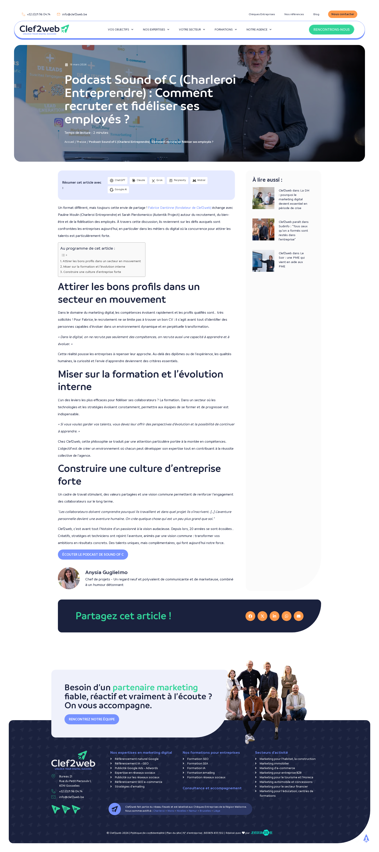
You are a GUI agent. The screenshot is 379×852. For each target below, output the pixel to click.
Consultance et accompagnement (212, 788)
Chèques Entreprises (262, 14)
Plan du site (173, 832)
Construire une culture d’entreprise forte (92, 272)
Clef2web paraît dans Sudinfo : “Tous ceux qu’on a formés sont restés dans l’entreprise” (294, 230)
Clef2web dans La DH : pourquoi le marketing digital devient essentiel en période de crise (294, 199)
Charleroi (159, 810)
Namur (193, 810)
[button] (93, 555)
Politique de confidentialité (147, 832)
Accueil (69, 141)
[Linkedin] (76, 809)
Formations (224, 29)
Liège (217, 810)
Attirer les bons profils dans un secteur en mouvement (102, 261)
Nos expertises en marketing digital (141, 752)
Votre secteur (190, 29)
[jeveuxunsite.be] (261, 832)
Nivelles (181, 810)
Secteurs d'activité (271, 752)
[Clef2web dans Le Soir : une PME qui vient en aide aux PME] (263, 261)
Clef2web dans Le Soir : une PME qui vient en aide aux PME (292, 259)
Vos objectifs (118, 29)
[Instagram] (65, 809)
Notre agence (257, 29)
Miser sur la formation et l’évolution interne (94, 266)
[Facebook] (55, 809)
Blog (316, 14)
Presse (81, 141)
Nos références (294, 14)
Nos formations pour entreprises (211, 752)
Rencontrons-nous (331, 29)
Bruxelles (205, 810)
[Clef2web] (44, 30)
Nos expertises (154, 29)
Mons (171, 810)
